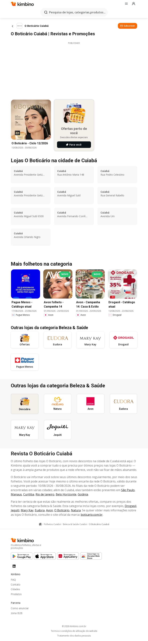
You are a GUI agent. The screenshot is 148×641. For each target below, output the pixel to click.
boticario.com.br (92, 515)
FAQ (13, 579)
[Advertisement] (74, 69)
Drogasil (130, 506)
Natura (76, 510)
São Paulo (128, 490)
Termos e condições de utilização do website (74, 631)
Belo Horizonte (66, 494)
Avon (49, 510)
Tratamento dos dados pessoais (74, 635)
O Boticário (61, 510)
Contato (15, 584)
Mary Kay (27, 510)
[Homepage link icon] (40, 524)
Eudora (40, 510)
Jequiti (15, 510)
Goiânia (83, 494)
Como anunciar (20, 608)
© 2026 (74, 626)
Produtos (16, 594)
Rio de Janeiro (45, 494)
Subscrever (129, 25)
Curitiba (28, 494)
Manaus (16, 494)
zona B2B (16, 613)
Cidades (15, 589)
